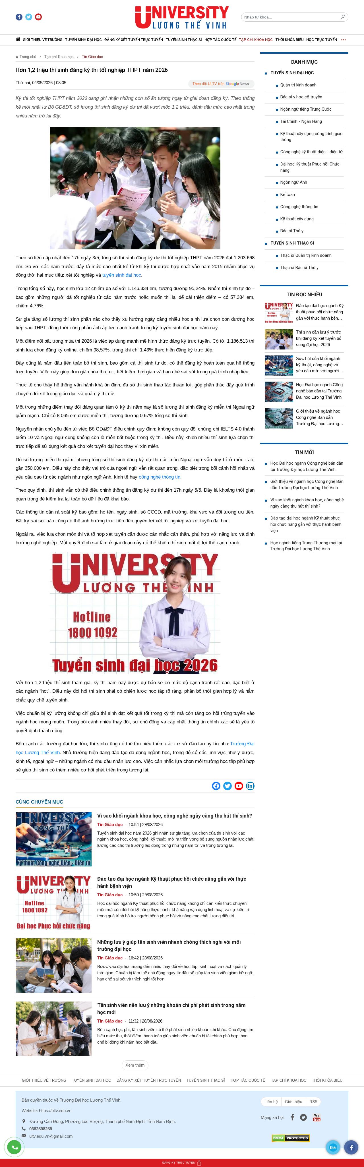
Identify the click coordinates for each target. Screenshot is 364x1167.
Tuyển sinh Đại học (83, 40)
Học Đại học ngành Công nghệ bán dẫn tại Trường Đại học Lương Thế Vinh (319, 391)
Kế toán (287, 194)
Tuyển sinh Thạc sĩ (184, 40)
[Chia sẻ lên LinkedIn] (250, 786)
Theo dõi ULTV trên (208, 84)
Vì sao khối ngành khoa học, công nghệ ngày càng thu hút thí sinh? (174, 816)
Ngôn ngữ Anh (293, 182)
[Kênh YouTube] (239, 786)
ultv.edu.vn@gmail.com (51, 1136)
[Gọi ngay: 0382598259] (17, 1150)
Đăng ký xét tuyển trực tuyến (133, 40)
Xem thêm (135, 1065)
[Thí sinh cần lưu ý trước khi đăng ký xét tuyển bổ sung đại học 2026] (279, 339)
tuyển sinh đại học (121, 275)
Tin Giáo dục (92, 57)
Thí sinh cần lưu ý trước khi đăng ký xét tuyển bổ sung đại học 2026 (318, 338)
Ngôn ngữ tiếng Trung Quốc (306, 109)
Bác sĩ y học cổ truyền (301, 97)
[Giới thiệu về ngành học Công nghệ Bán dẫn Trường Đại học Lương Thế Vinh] (279, 418)
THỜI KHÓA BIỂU (290, 40)
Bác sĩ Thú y (291, 230)
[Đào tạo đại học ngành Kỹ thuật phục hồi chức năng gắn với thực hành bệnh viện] (54, 901)
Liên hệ (271, 1101)
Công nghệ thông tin (299, 206)
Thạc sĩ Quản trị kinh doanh (306, 255)
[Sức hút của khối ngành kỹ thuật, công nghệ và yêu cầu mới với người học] (279, 365)
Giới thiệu (293, 1101)
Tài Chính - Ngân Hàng (301, 121)
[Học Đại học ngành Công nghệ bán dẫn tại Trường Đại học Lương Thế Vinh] (279, 392)
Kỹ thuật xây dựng (297, 219)
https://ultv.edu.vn (55, 1110)
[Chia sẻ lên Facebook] (216, 786)
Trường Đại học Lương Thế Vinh (90, 1100)
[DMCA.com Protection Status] (291, 1137)
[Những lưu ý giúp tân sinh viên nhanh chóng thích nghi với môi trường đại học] (54, 965)
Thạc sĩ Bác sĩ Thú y (299, 267)
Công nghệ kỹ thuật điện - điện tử (311, 151)
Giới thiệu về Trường (42, 40)
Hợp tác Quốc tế (220, 40)
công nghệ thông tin (159, 477)
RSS (313, 1101)
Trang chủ (27, 57)
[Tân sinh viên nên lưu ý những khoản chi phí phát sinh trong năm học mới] (54, 1028)
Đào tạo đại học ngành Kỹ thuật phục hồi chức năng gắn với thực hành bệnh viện (306, 524)
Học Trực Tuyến (321, 40)
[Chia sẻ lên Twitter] (227, 786)
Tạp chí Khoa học (256, 40)
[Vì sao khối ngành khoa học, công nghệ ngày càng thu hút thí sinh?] (54, 838)
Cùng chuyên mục (39, 802)
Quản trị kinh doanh (298, 85)
